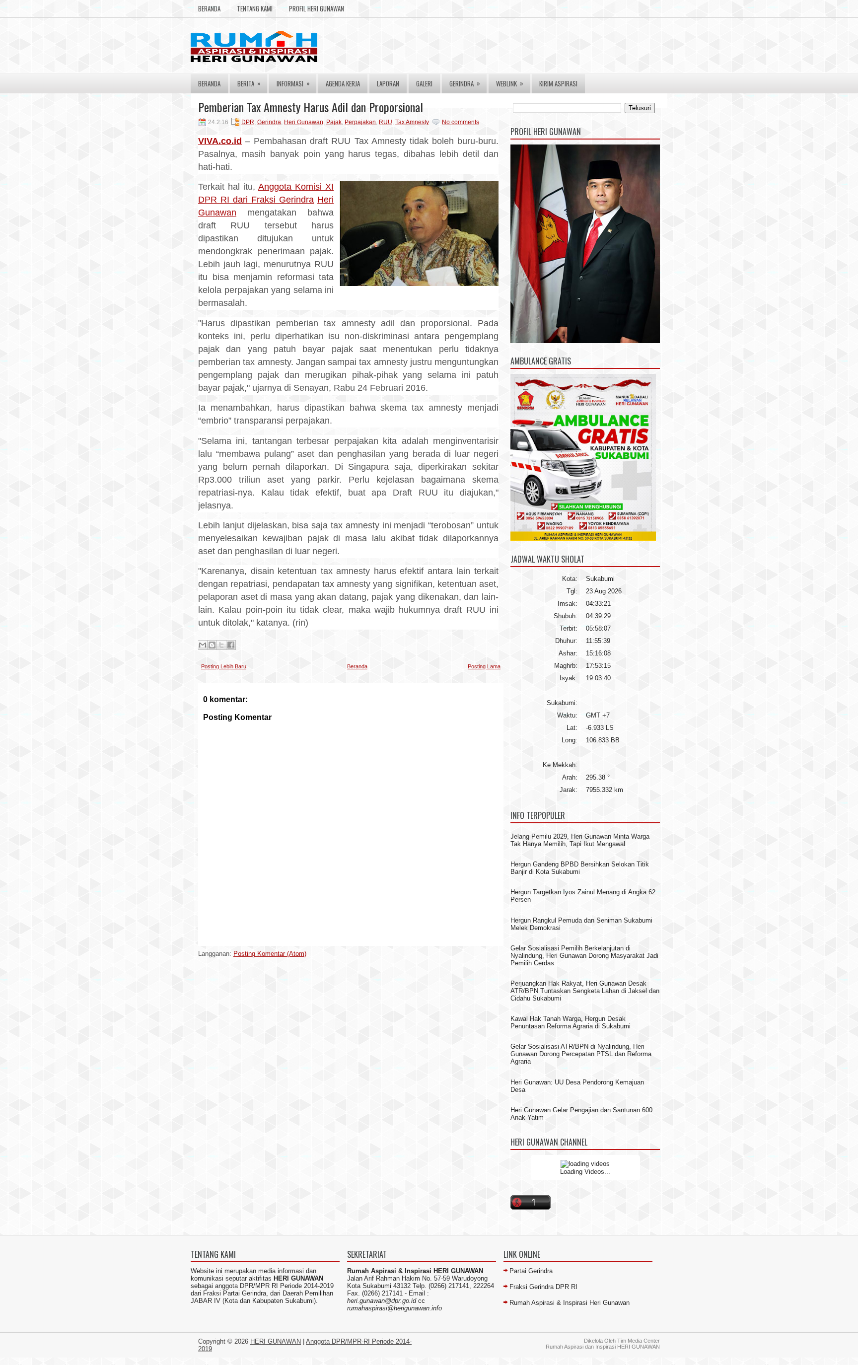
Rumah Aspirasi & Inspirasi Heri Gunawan (569, 1302)
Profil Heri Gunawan (316, 8)
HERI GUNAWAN (275, 1341)
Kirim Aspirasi (558, 83)
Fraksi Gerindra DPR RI (543, 1287)
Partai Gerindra (531, 1271)
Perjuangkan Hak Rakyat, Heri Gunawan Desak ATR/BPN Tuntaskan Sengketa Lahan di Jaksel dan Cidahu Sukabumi (584, 991)
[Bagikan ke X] (221, 645)
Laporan (388, 83)
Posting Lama (484, 666)
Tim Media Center (638, 1341)
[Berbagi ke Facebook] (231, 645)
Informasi (293, 83)
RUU (385, 122)
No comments (460, 122)
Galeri (424, 83)
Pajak (334, 122)
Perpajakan (360, 122)
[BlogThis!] (212, 645)
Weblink (509, 83)
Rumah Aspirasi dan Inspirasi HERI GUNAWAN (603, 1347)
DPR (247, 122)
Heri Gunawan (303, 122)
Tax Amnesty (412, 122)
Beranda (209, 8)
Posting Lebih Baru (223, 666)
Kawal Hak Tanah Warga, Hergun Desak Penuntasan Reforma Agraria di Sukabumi (570, 1022)
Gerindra (464, 83)
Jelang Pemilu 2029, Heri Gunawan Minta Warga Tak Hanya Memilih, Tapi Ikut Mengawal (579, 840)
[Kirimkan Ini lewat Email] (203, 645)
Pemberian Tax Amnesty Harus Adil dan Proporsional (310, 107)
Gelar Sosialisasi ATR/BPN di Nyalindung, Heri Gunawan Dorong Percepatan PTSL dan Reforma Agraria (580, 1054)
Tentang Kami (255, 8)
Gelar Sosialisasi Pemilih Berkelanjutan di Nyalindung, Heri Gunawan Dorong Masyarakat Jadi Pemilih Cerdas (584, 955)
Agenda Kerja (343, 83)
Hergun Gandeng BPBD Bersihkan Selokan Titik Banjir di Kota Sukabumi (579, 868)
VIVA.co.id (220, 141)
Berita (249, 83)
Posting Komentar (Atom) (269, 953)
